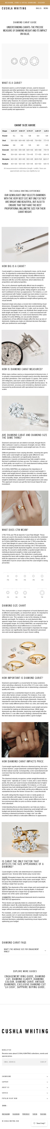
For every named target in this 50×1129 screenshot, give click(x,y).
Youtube (43, 1114)
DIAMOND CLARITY (22, 979)
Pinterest (26, 1114)
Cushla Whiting (9, 1121)
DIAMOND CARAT (25, 981)
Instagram (6, 1114)
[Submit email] (43, 1061)
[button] (46, 8)
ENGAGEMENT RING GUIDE (19, 976)
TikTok (35, 1114)
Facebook (16, 1114)
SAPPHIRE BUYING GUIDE (31, 987)
